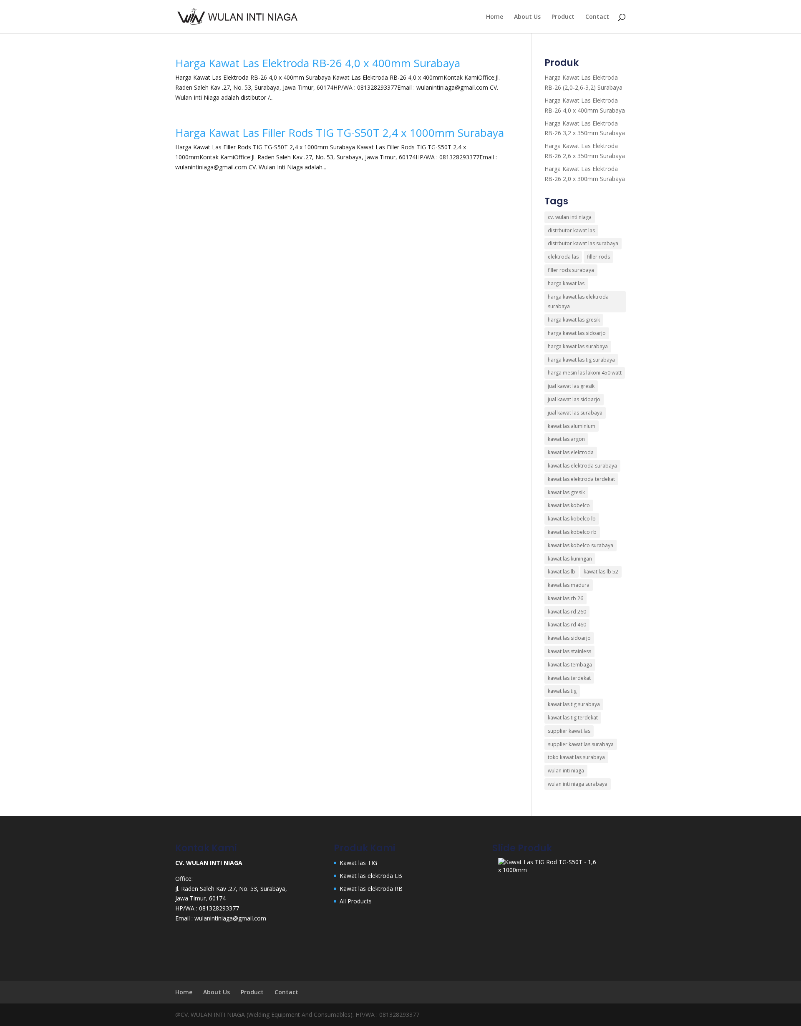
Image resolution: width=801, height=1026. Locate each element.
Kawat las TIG (358, 863)
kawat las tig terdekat (573, 717)
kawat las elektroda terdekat (581, 479)
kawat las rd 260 (567, 611)
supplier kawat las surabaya (581, 744)
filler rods (598, 256)
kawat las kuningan (570, 558)
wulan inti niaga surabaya (577, 783)
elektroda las (563, 256)
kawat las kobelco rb (572, 532)
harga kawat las (566, 283)
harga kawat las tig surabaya (581, 359)
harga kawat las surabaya (578, 346)
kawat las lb (561, 571)
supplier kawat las (569, 730)
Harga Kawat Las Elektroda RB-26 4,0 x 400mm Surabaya (317, 62)
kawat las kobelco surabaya (580, 545)
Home (494, 17)
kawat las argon (566, 439)
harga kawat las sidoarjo (577, 333)
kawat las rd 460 (567, 624)
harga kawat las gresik (574, 319)
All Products (356, 901)
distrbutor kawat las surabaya (583, 243)
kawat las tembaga (570, 664)
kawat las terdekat (569, 677)
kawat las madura (568, 584)
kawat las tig (562, 690)
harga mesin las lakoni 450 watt (585, 372)
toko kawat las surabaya (576, 757)
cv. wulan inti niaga (570, 217)
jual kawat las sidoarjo (574, 399)
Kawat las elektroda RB (371, 889)
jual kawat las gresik (571, 386)
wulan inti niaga (566, 770)
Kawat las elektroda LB (371, 876)
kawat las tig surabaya (574, 704)
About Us (527, 17)
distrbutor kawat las (571, 230)
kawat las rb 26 (565, 598)
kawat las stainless (569, 651)
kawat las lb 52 (601, 571)
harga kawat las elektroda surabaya (578, 301)
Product (563, 17)
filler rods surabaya (571, 270)
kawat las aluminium (571, 426)
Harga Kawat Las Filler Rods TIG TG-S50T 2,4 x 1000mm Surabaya (339, 132)
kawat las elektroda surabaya (582, 465)
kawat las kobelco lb (572, 518)
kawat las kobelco (569, 505)
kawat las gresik (566, 492)
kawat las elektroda (571, 452)
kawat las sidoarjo (569, 637)
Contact (597, 17)
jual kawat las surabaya (575, 412)
